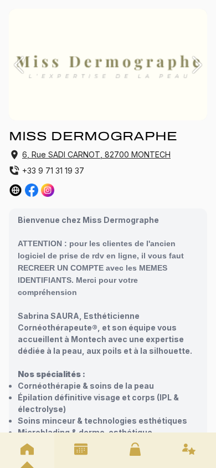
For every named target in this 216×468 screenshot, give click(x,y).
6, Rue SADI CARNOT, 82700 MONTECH (96, 154)
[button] (19, 65)
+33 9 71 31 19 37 (53, 170)
